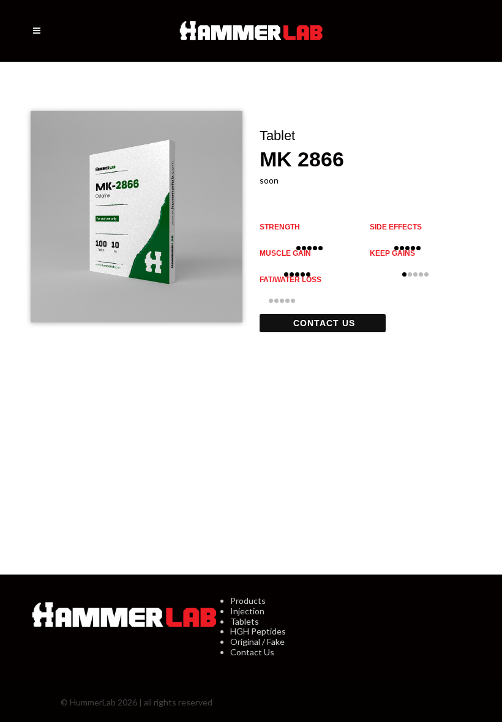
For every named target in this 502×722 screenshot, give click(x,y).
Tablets (244, 621)
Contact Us (252, 652)
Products (248, 600)
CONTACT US (324, 323)
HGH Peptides (258, 631)
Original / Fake (257, 641)
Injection (247, 611)
